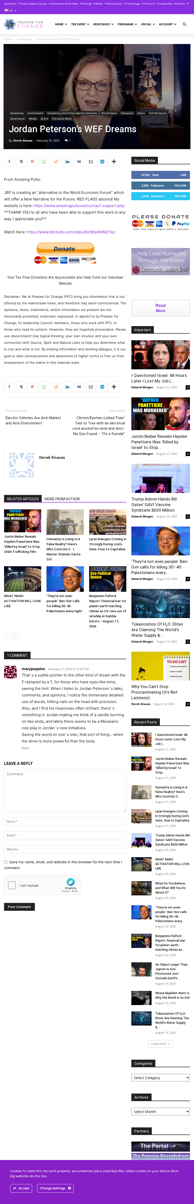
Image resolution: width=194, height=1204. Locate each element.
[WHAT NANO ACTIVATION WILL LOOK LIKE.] (22, 579)
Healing (86, 3)
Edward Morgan (142, 387)
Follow (180, 185)
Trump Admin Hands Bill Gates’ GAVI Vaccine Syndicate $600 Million (154, 504)
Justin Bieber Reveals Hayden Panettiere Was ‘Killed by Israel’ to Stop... (159, 442)
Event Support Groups (34, 3)
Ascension (11, 3)
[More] (114, 162)
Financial (149, 3)
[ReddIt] (56, 162)
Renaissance (114, 3)
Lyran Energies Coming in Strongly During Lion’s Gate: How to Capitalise (107, 544)
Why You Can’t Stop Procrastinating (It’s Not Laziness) (154, 692)
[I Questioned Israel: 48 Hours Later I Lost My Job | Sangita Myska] (160, 354)
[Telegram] (102, 162)
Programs (125, 24)
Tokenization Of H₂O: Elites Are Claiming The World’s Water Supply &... (157, 630)
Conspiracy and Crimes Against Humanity (72, 113)
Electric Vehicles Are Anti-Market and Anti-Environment (33, 420)
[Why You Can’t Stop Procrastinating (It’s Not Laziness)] (160, 666)
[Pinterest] (32, 162)
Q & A (44, 118)
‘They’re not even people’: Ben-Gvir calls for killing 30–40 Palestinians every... (159, 567)
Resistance (101, 24)
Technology (133, 3)
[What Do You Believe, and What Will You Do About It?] (141, 888)
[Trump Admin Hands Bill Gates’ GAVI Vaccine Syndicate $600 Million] (160, 478)
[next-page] (15, 636)
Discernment (109, 113)
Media (99, 3)
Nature (180, 3)
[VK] (79, 162)
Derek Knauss (22, 140)
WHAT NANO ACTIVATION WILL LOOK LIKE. (22, 601)
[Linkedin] (67, 162)
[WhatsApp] (44, 162)
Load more (158, 1043)
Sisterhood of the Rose (64, 3)
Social (146, 24)
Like (183, 175)
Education (127, 113)
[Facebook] (9, 162)
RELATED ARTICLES (23, 499)
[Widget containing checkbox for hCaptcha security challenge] (42, 885)
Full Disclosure (158, 113)
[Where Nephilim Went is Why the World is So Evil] (141, 998)
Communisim (35, 113)
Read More (161, 308)
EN (11, 10)
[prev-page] (7, 636)
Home (59, 24)
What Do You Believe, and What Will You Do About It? (170, 888)
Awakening (24, 39)
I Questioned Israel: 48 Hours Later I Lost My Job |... (171, 739)
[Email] (90, 162)
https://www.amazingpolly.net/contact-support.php (79, 205)
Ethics (141, 113)
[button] (184, 24)
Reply (25, 748)
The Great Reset (62, 118)
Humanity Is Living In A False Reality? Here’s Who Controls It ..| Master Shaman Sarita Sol (63, 549)
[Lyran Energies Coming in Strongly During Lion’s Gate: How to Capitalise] (107, 522)
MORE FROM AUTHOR (62, 499)
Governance (17, 118)
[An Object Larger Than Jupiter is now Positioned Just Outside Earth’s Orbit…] (141, 969)
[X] (21, 162)
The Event (78, 24)
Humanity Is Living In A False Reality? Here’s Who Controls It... (171, 792)
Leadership (165, 3)
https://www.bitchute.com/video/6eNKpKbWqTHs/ (71, 232)
